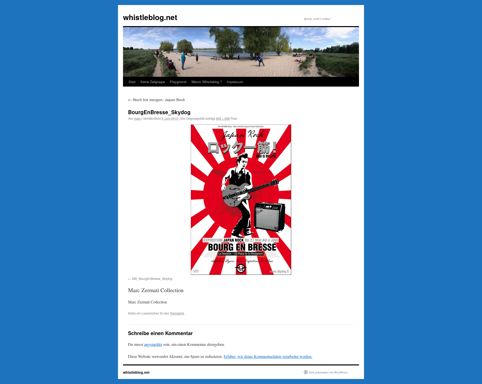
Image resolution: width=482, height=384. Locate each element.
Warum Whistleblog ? (206, 81)
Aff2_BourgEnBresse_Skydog (152, 278)
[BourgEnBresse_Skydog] (241, 199)
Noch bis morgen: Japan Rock (156, 99)
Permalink (177, 313)
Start (132, 81)
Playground (178, 81)
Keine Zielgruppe (153, 81)
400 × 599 (223, 118)
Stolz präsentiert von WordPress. (328, 372)
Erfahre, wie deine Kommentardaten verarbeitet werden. (268, 356)
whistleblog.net (150, 17)
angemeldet (153, 344)
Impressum (235, 81)
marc (137, 118)
